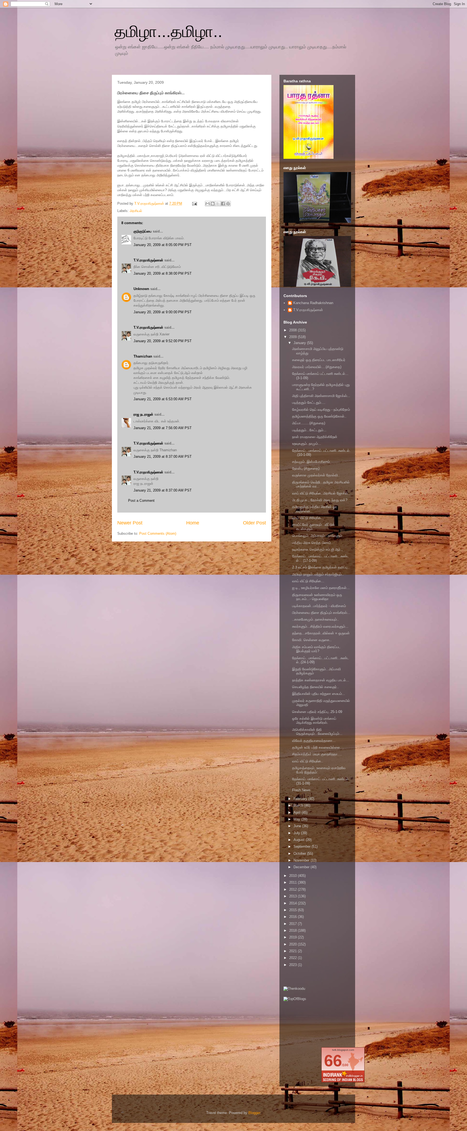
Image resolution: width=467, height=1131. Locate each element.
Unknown (141, 289)
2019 (293, 937)
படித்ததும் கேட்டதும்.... (308, 402)
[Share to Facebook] (223, 203)
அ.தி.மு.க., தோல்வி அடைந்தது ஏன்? (319, 500)
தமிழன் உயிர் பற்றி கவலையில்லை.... (318, 747)
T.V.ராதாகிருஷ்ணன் (149, 203)
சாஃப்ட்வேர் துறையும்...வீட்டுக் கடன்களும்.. (313, 527)
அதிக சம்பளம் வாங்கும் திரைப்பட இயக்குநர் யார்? (316, 649)
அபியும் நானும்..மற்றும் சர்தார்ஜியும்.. (318, 574)
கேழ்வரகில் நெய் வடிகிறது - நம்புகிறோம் (321, 410)
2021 (293, 951)
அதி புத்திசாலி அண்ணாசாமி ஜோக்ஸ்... (321, 396)
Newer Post (129, 523)
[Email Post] (194, 203)
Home (192, 523)
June (297, 826)
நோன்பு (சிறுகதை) (305, 468)
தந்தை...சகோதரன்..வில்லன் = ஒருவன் (321, 633)
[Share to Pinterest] (228, 203)
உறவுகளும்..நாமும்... (306, 444)
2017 (293, 924)
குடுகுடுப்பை (143, 231)
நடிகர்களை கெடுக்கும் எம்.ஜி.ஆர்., (317, 549)
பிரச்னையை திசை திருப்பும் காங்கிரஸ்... (321, 613)
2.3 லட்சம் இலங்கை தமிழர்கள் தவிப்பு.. (320, 567)
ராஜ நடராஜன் (143, 414)
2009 (293, 337)
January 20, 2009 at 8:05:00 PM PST (163, 245)
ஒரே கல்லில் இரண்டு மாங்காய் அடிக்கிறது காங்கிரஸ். (314, 720)
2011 (293, 882)
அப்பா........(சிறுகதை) (308, 423)
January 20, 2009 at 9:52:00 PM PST (163, 341)
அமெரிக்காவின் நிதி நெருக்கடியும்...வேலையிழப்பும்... (317, 732)
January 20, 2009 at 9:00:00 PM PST (163, 312)
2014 (293, 903)
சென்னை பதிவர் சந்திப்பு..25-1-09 (317, 712)
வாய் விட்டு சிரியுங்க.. (307, 761)
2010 (293, 876)
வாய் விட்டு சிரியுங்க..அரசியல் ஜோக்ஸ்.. (321, 493)
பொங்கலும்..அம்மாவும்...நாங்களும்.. (318, 536)
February (300, 799)
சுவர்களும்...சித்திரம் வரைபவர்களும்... (320, 626)
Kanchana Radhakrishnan (313, 303)
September (302, 846)
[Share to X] (218, 203)
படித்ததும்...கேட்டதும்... (309, 430)
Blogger (254, 1113)
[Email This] (207, 203)
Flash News (301, 790)
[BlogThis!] (212, 203)
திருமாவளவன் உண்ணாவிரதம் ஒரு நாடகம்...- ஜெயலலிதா (317, 597)
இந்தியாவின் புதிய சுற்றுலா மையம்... (318, 694)
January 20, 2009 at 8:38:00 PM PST (163, 273)
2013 (293, 896)
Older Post (254, 523)
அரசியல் (136, 211)
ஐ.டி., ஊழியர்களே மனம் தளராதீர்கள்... (321, 588)
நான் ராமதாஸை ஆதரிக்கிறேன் (314, 437)
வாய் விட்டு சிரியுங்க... (308, 518)
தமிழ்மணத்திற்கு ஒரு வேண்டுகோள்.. (319, 416)
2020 (293, 944)
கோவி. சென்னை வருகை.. (312, 640)
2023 (293, 965)
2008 (293, 330)
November (302, 860)
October (300, 853)
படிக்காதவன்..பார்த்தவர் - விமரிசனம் (319, 606)
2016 (293, 917)
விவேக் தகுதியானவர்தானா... (314, 741)
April (297, 812)
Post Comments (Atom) (157, 533)
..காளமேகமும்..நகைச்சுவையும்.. (315, 619)
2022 (293, 958)
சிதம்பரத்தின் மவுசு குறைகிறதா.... (317, 754)
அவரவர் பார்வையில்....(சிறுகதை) (316, 367)
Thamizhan (143, 356)
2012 (293, 889)
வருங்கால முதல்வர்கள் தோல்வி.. (316, 475)
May (297, 819)
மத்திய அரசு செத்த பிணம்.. (312, 543)
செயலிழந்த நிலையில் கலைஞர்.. (315, 687)
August (299, 840)
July (297, 833)
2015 (293, 910)
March (298, 805)
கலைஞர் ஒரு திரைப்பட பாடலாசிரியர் (318, 360)
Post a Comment (141, 501)
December (302, 867)
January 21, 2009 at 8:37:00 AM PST (163, 457)
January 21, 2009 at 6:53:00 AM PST (163, 399)
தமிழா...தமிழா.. (168, 31)
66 (333, 1061)
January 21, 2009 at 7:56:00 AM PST (163, 428)
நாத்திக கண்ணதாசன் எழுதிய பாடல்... (320, 680)
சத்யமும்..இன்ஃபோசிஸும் (311, 462)
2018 (293, 930)
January (300, 343)
